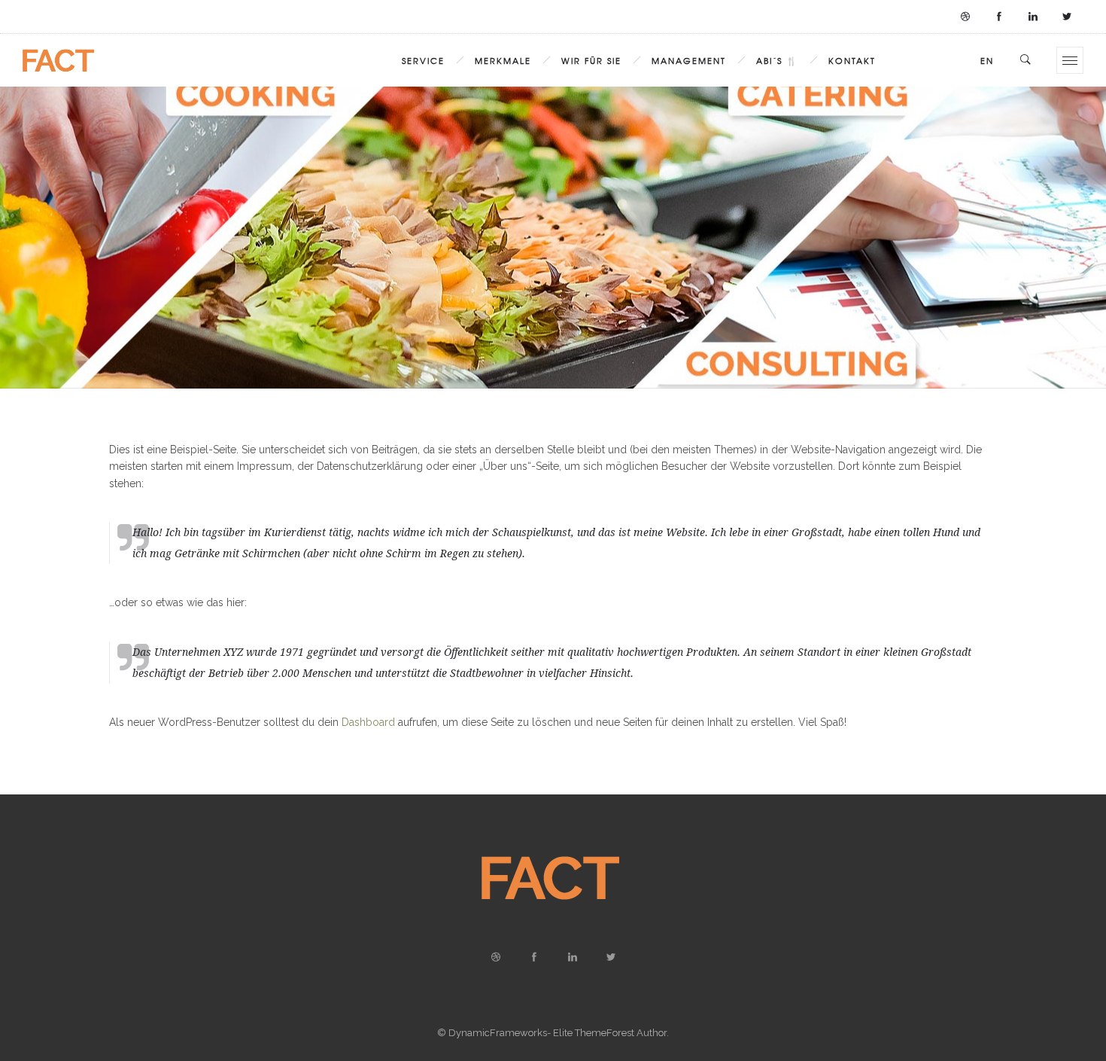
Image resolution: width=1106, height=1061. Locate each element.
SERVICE (423, 60)
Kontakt (852, 60)
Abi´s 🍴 (777, 60)
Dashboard (368, 722)
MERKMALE (503, 60)
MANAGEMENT (689, 60)
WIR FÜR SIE (591, 60)
